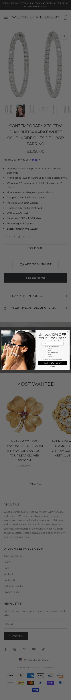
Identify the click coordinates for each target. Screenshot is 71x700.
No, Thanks (52, 366)
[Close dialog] (68, 332)
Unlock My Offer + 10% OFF (53, 363)
